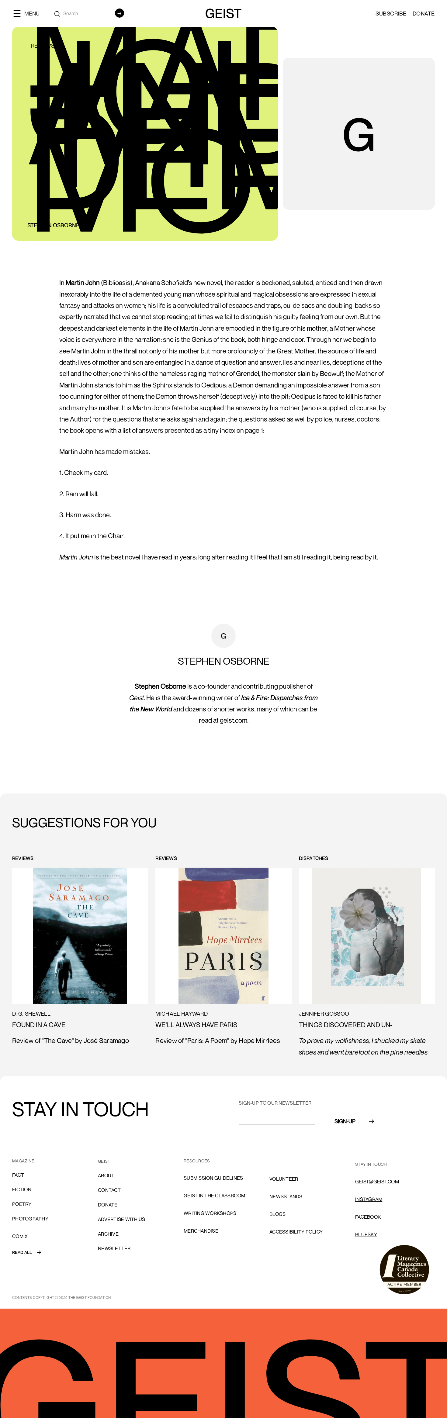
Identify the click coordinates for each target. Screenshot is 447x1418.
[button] (29, 13)
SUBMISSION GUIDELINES (213, 1178)
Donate (424, 13)
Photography (30, 1219)
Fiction (21, 1189)
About (106, 1175)
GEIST (104, 1161)
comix (20, 1236)
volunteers (285, 1161)
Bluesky (366, 1234)
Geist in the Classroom (214, 1196)
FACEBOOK (368, 1217)
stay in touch (371, 1164)
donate (108, 1205)
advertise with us (121, 1219)
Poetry (22, 1204)
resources (197, 1160)
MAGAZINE (23, 1160)
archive (108, 1234)
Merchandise (201, 1231)
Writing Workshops (210, 1213)
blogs (277, 1214)
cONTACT (109, 1190)
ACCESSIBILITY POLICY (296, 1232)
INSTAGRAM (368, 1199)
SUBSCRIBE (391, 13)
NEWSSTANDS (286, 1196)
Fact (18, 1175)
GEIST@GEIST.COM (377, 1182)
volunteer (283, 1179)
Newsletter (114, 1248)
